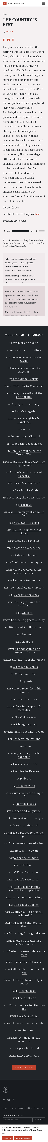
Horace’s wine (25, 785)
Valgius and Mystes (26, 540)
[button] (43, 3)
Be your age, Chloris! (25, 436)
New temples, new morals (26, 587)
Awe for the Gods (26, 490)
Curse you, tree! (26, 674)
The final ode (27, 998)
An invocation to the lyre (26, 818)
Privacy (13, 1108)
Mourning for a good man (27, 933)
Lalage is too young (26, 580)
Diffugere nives (26, 724)
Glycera (27, 612)
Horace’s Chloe (27, 1016)
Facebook (4, 40)
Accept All (8, 1138)
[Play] (4, 231)
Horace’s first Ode (25, 764)
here (37, 214)
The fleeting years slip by (27, 620)
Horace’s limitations (26, 739)
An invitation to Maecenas (25, 386)
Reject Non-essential (23, 1138)
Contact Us (38, 1108)
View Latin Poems (24, 1067)
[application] (24, 231)
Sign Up (39, 1120)
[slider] (42, 231)
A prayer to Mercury (26, 404)
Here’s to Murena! (25, 825)
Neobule (27, 641)
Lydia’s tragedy (25, 411)
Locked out (26, 865)
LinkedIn (13, 40)
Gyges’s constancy (26, 594)
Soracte (28, 1030)
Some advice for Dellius (25, 350)
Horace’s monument (26, 483)
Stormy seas (27, 990)
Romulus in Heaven (26, 771)
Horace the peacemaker (26, 443)
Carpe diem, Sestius (24, 378)
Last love (25, 504)
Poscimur (25, 746)
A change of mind (26, 857)
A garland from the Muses (27, 659)
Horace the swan (26, 850)
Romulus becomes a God (27, 731)
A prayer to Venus (25, 666)
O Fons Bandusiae (26, 872)
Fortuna (27, 634)
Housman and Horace (27, 962)
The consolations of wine (26, 843)
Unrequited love (26, 699)
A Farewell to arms (26, 522)
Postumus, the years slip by (26, 497)
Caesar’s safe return (27, 879)
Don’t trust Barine (26, 904)
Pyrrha (25, 429)
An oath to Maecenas (26, 548)
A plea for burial (27, 1048)
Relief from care (28, 1055)
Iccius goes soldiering (26, 897)
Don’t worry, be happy (27, 562)
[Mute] (37, 231)
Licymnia (26, 681)
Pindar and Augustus (26, 811)
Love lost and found (24, 343)
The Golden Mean (26, 717)
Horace (9, 31)
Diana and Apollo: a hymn (27, 627)
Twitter (8, 40)
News (5, 1108)
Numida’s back (26, 803)
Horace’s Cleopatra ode (28, 1023)
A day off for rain (26, 555)
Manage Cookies (25, 1108)
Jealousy (26, 778)
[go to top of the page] (24, 1090)
